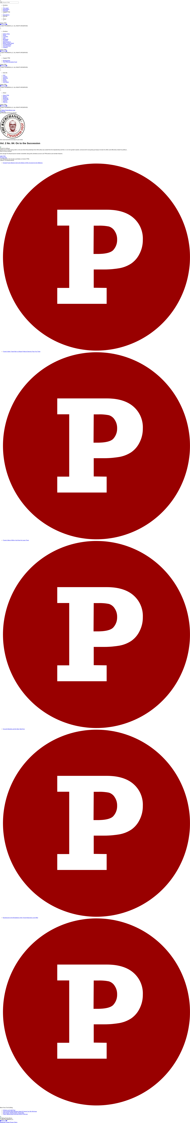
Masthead (5, 98)
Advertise (5, 78)
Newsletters (6, 9)
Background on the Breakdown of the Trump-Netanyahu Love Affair (20, 917)
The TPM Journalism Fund (10, 62)
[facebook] (2, 24)
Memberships (6, 60)
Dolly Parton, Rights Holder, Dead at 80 (13, 1112)
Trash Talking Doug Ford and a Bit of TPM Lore (15, 1114)
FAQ (4, 75)
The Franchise (7, 46)
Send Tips (2, 111)
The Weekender (7, 44)
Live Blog (5, 36)
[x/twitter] (3, 24)
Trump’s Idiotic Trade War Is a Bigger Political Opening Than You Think (21, 351)
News (4, 35)
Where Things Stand (8, 43)
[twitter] (3, 1121)
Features (5, 47)
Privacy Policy (13, 1122)
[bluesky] (0, 24)
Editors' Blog (6, 34)
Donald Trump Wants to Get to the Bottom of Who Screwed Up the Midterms (23, 162)
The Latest (6, 8)
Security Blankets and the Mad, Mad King (14, 729)
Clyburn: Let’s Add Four (9, 1110)
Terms (4, 79)
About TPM (6, 95)
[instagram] (5, 24)
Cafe (4, 38)
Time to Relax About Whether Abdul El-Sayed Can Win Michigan (20, 1111)
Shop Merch (6, 15)
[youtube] (6, 24)
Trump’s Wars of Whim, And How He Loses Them (16, 540)
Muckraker (5, 39)
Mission (5, 96)
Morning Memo (7, 42)
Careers (5, 100)
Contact (5, 76)
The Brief (5, 40)
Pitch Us (5, 102)
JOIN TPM (2, 156)
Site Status (6, 82)
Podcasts (5, 10)
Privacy (5, 80)
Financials (5, 99)
